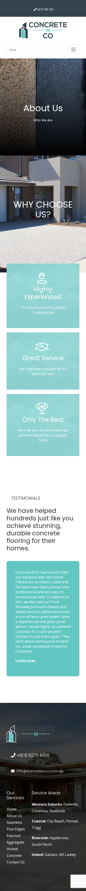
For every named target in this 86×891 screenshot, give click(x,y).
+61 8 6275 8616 (32, 755)
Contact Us (16, 862)
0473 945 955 (45, 9)
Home (12, 809)
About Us (14, 815)
